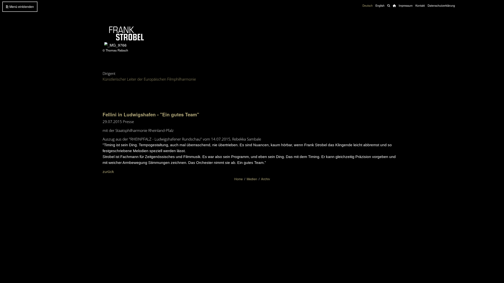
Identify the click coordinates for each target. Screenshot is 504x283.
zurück (108, 171)
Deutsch (367, 5)
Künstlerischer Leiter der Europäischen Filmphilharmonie (149, 79)
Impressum (406, 5)
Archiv (265, 179)
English (379, 5)
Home (238, 179)
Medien (252, 179)
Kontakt (420, 5)
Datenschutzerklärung (441, 5)
